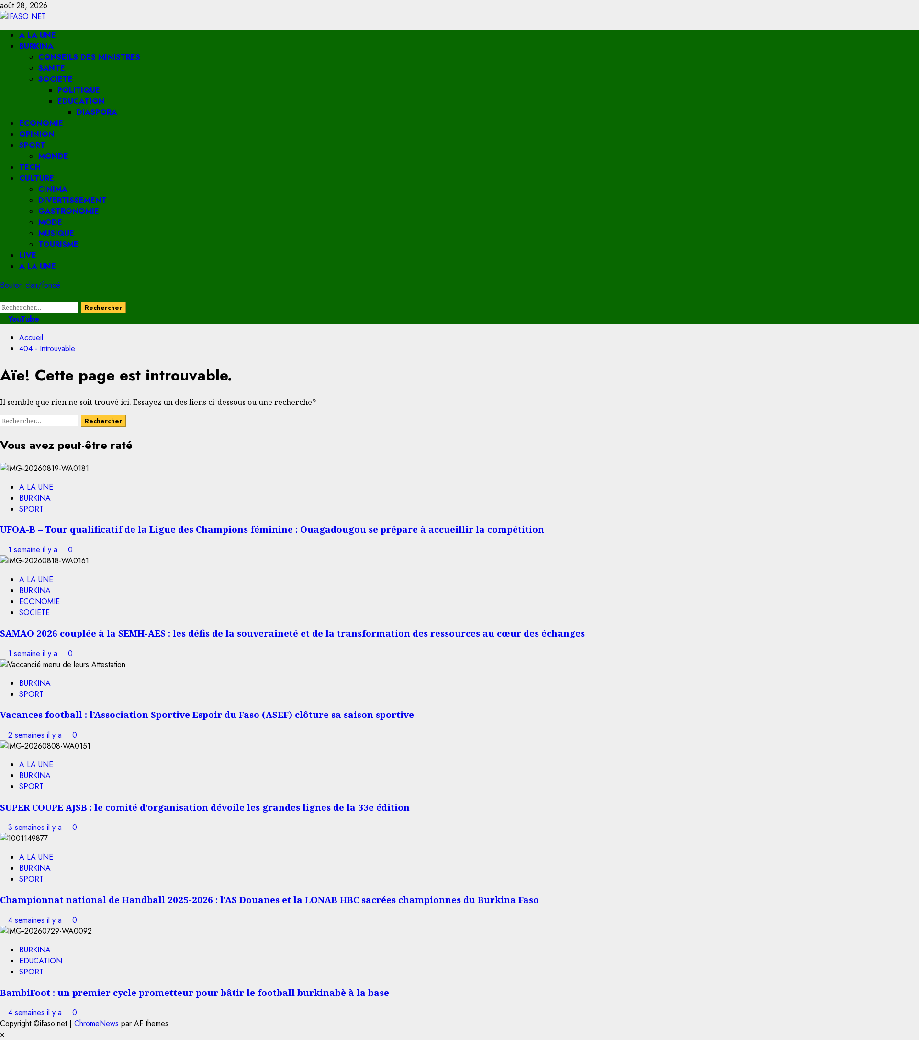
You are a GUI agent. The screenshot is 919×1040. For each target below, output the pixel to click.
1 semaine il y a (34, 549)
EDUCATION (81, 101)
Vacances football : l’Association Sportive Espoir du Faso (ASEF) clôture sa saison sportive (207, 714)
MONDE (53, 156)
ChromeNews (96, 1023)
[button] (3, 296)
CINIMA (52, 189)
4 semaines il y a (36, 920)
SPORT (32, 145)
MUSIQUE (56, 233)
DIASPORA (97, 112)
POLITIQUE (78, 90)
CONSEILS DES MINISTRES (89, 57)
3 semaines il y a (36, 827)
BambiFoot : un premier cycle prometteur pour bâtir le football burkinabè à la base (194, 992)
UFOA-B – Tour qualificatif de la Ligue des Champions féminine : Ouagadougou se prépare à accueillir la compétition (272, 529)
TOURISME (58, 244)
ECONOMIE (41, 123)
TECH (30, 167)
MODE (50, 222)
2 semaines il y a (36, 734)
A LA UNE (37, 35)
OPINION (37, 134)
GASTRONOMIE (68, 211)
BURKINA (36, 46)
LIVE (27, 255)
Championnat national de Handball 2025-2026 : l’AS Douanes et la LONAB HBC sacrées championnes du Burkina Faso (269, 900)
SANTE (51, 68)
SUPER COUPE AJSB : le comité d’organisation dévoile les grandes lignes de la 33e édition (205, 807)
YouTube (22, 318)
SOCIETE (55, 79)
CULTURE (36, 178)
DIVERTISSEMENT (72, 200)
